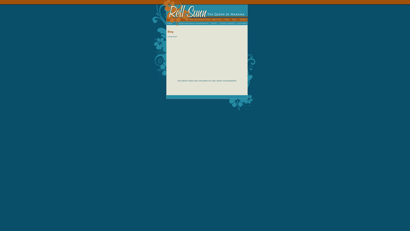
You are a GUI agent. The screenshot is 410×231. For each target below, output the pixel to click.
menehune (190, 80)
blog (210, 80)
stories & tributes (203, 80)
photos (196, 80)
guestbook (219, 80)
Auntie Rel (184, 80)
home (179, 80)
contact (214, 80)
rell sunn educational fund (229, 80)
